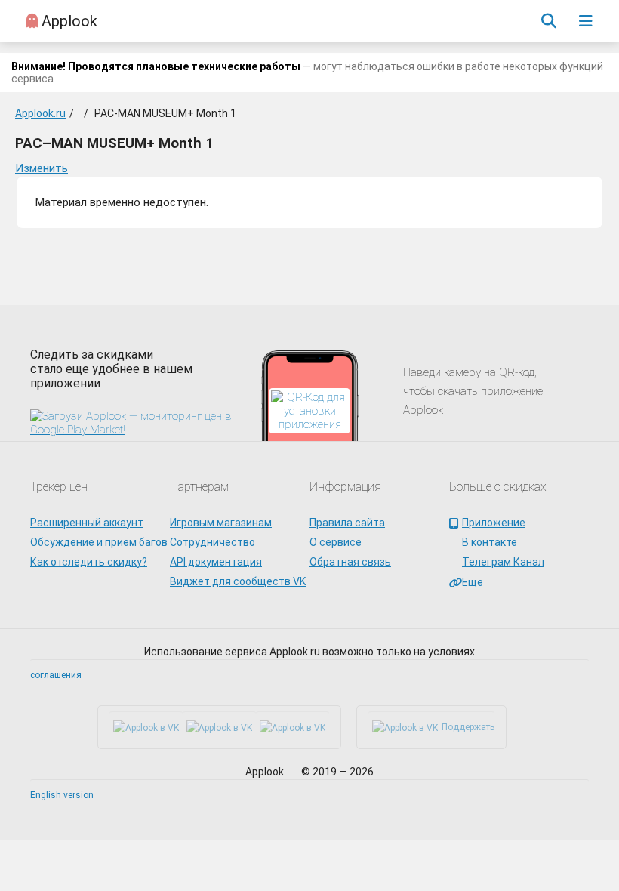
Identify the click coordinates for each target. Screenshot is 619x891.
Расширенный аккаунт (86, 522)
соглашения (56, 675)
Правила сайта (347, 522)
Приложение (493, 522)
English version (62, 795)
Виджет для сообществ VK (238, 581)
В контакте (489, 542)
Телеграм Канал (503, 562)
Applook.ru (40, 113)
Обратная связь (350, 562)
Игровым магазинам (221, 522)
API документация (216, 562)
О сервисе (336, 542)
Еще (472, 582)
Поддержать (468, 727)
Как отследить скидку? (88, 562)
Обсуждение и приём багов (99, 542)
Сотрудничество (212, 542)
